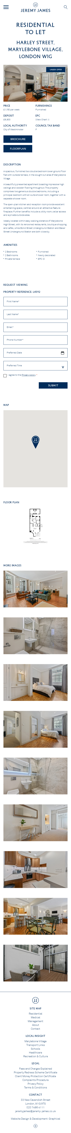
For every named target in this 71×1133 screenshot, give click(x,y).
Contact (35, 1028)
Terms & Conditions (35, 1087)
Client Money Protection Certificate (35, 1076)
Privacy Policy (35, 1083)
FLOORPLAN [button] (18, 148)
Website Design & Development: (29, 1118)
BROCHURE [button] (18, 139)
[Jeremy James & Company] (35, 7)
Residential (35, 1013)
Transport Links (35, 1045)
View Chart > (42, 119)
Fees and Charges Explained (35, 1068)
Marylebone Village (35, 1041)
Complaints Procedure (35, 1080)
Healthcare (35, 1052)
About (35, 1025)
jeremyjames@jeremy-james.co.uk (35, 1111)
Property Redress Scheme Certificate (35, 1072)
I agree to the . (22, 375)
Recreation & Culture (35, 1056)
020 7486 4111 (36, 1107)
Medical (35, 1017)
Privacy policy (28, 375)
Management (35, 1021)
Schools (35, 1048)
